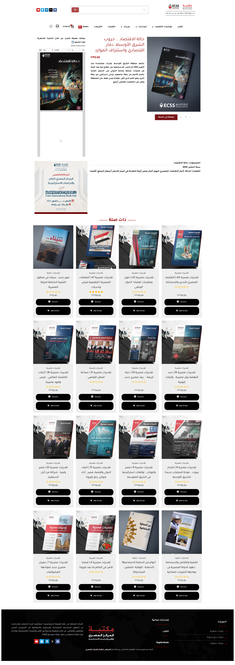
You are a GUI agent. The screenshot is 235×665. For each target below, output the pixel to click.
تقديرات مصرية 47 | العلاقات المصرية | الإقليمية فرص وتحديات (96, 282)
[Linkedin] (46, 10)
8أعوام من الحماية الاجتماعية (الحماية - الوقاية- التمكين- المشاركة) (139, 567)
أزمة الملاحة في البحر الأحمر (127, 171)
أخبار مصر (148, 171)
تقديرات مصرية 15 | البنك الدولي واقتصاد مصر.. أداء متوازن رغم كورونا (96, 472)
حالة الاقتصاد (181, 163)
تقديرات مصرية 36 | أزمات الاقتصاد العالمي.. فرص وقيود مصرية (53, 377)
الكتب (166, 631)
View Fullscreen (78, 46)
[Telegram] (42, 10)
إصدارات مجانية (160, 620)
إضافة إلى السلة (166, 117)
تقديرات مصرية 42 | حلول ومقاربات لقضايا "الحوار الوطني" (139, 282)
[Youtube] (38, 10)
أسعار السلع (105, 171)
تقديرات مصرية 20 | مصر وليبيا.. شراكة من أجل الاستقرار (53, 472)
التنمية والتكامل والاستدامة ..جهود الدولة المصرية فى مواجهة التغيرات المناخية (182, 567)
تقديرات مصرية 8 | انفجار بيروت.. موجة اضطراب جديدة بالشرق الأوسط (182, 472)
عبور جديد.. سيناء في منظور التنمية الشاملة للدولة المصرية (53, 282)
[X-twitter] (51, 10)
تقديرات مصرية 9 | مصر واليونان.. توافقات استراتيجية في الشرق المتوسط (139, 472)
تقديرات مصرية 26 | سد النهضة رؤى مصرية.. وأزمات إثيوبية (181, 377)
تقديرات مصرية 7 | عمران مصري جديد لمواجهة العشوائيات (53, 567)
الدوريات (222, 622)
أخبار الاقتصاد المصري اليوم (169, 171)
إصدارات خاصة (53, 273)
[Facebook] (55, 10)
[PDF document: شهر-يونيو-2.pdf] (61, 102)
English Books (162, 642)
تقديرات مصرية (96, 273)
